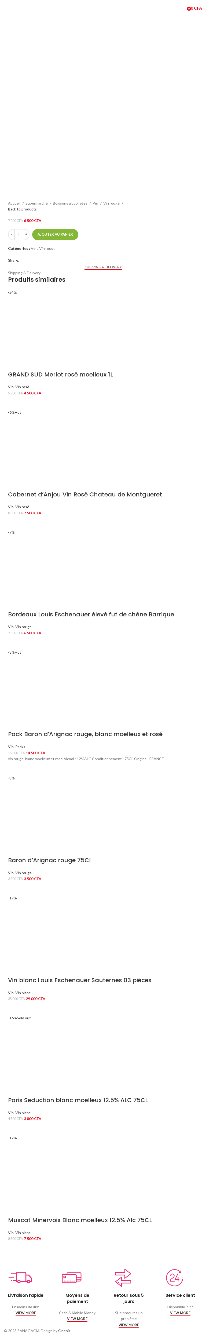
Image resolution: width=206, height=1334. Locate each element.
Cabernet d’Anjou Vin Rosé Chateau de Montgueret (85, 494)
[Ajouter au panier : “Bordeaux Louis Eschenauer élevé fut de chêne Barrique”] (14, 642)
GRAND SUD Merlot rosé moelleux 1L (60, 374)
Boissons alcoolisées (70, 203)
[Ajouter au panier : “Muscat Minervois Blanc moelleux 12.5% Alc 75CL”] (14, 1248)
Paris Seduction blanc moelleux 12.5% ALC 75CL (78, 1100)
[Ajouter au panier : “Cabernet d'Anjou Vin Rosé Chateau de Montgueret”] (14, 522)
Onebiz (64, 1330)
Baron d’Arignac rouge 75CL (50, 860)
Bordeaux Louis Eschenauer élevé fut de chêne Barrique (91, 614)
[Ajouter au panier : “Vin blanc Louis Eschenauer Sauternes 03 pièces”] (14, 1008)
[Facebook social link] (24, 260)
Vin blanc (23, 992)
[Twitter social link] (30, 260)
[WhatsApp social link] (42, 260)
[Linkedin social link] (36, 260)
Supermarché (37, 203)
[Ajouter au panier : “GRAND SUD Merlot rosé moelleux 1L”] (14, 402)
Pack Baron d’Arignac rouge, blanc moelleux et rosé (85, 734)
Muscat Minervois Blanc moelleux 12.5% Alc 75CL (80, 1220)
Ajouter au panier (55, 234)
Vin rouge (111, 203)
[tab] (103, 267)
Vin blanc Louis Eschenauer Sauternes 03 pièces (80, 980)
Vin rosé (22, 387)
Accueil (14, 203)
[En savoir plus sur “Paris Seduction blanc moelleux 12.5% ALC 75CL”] (14, 1128)
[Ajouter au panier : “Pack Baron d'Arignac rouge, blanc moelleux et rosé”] (14, 768)
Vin (96, 203)
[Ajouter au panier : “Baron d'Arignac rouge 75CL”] (14, 888)
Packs (20, 746)
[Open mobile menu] (6, 8)
